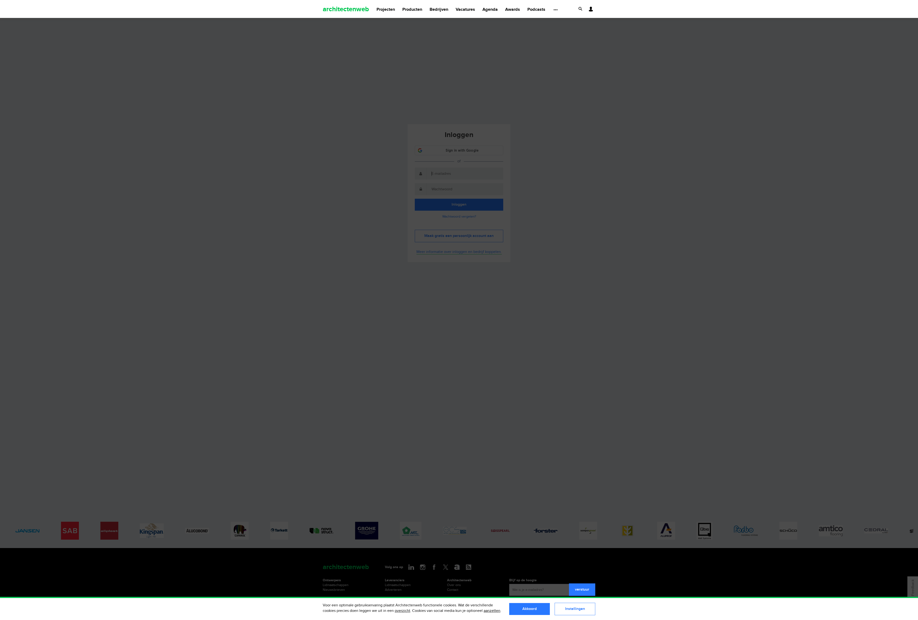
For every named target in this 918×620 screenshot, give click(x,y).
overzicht (402, 611)
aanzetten (492, 611)
